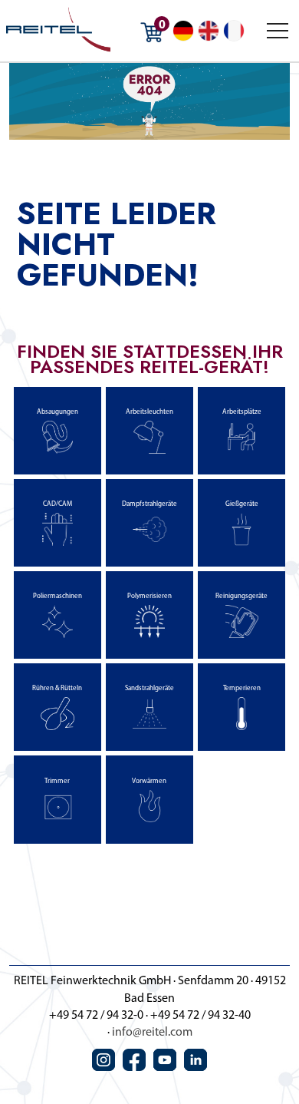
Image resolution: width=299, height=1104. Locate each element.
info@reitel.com (152, 1032)
